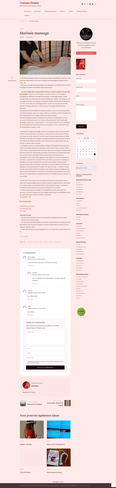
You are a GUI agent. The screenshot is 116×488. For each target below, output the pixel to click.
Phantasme (78, 265)
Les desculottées (80, 230)
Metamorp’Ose (79, 184)
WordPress (73, 485)
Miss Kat (78, 233)
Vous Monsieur (79, 189)
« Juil (79, 138)
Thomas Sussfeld (58, 242)
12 (83, 149)
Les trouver (37, 11)
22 (92, 151)
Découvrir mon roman (86, 53)
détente (41, 242)
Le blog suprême (80, 251)
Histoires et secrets (50, 11)
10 (77, 149)
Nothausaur (78, 194)
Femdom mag (79, 290)
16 (94, 149)
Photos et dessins (82, 11)
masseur (51, 242)
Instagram (23, 211)
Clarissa (26, 15)
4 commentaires (12, 79)
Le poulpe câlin (79, 191)
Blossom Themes (60, 485)
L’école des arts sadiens (81, 286)
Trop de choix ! (25, 472)
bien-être (36, 242)
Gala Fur (78, 297)
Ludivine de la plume (80, 228)
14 (89, 149)
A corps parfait (29, 206)
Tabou (77, 203)
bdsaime (78, 288)
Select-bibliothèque (80, 253)
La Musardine (79, 200)
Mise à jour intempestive (56, 444)
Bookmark (78, 210)
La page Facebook (25, 208)
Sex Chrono (78, 270)
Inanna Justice (79, 283)
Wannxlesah (79, 295)
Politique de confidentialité (83, 485)
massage (46, 242)
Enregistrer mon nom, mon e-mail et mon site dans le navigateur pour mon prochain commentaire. (45, 362)
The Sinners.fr (79, 187)
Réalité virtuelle (26, 444)
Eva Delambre (79, 267)
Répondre (30, 265)
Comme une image (80, 237)
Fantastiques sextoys (54, 472)
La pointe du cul (79, 263)
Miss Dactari (79, 226)
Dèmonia (78, 182)
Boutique (78, 219)
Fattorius (78, 244)
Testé (21, 29)
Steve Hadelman (80, 260)
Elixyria (77, 205)
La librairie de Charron (81, 246)
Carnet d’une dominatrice (82, 276)
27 (86, 154)
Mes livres (27, 11)
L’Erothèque (79, 249)
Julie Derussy (79, 235)
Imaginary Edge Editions (81, 207)
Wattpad (78, 216)
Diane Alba (78, 279)
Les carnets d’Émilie (80, 293)
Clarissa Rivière (29, 3)
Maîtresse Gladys (80, 281)
